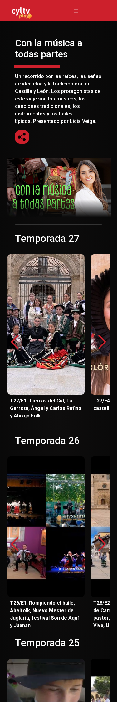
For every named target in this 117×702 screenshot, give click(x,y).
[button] (102, 342)
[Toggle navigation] (76, 11)
